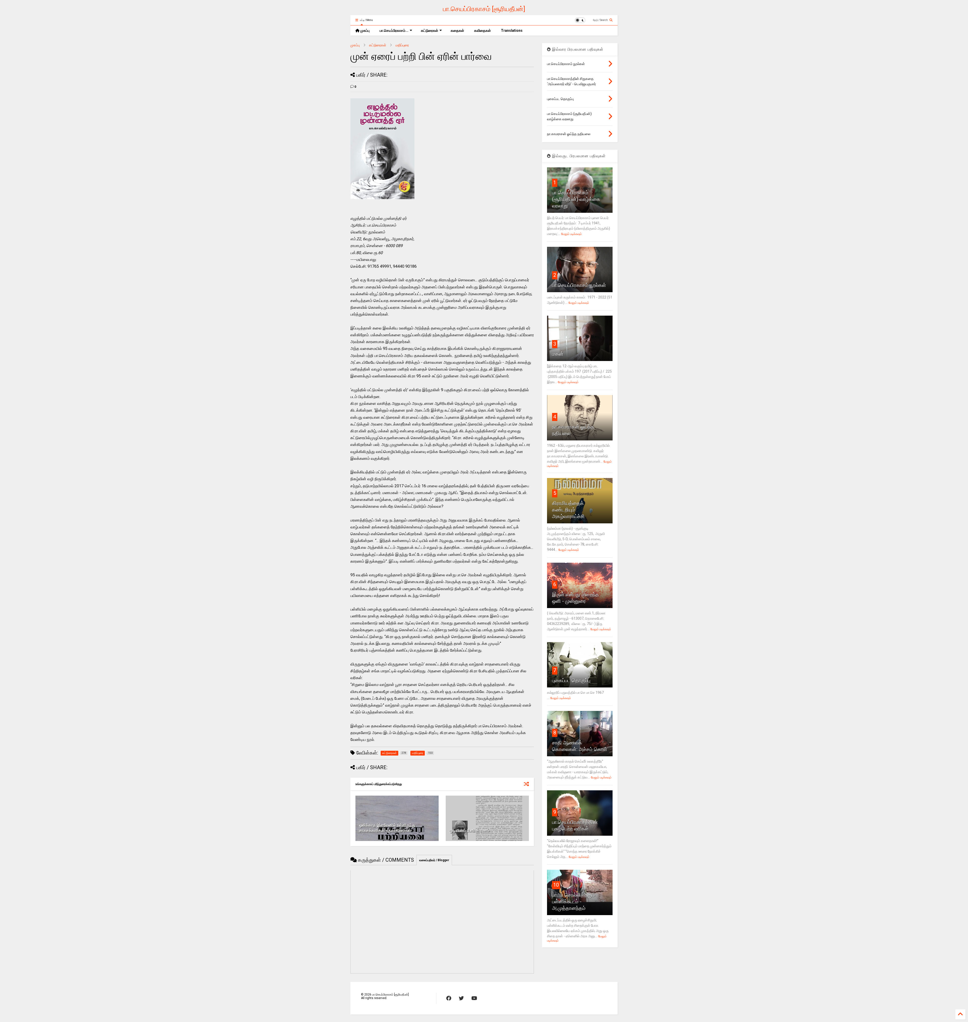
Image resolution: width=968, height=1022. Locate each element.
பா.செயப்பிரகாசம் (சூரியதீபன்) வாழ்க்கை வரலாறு (576, 199)
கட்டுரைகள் (429, 30)
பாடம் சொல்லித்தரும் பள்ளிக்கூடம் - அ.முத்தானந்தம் (573, 901)
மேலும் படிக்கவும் (571, 234)
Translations (512, 30)
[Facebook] (448, 998)
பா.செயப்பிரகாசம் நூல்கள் (579, 285)
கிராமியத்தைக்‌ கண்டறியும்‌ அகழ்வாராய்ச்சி (568, 509)
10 (556, 885)
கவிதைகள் (482, 30)
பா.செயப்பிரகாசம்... (394, 30)
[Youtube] (474, 998)
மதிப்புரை (402, 45)
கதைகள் (457, 30)
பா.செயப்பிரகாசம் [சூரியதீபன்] (484, 9)
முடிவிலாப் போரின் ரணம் (469, 830)
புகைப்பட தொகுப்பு (571, 680)
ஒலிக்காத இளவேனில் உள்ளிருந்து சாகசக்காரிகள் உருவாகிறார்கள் (387, 828)
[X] (461, 998)
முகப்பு (364, 30)
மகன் (557, 354)
